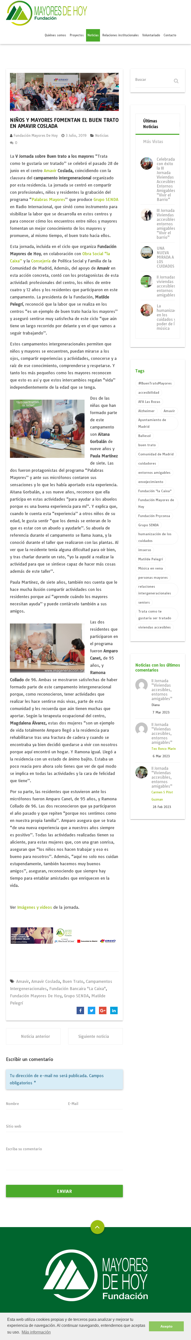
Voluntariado (151, 35)
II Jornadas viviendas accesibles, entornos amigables (167, 286)
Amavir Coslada (45, 981)
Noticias (93, 35)
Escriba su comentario (24, 1149)
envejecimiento (150, 482)
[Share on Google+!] (102, 1010)
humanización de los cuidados (154, 537)
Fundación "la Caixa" (154, 491)
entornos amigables (154, 473)
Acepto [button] (166, 1326)
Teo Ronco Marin (163, 749)
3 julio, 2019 (76, 135)
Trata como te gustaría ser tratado (154, 614)
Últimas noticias (150, 123)
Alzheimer (146, 411)
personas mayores (153, 577)
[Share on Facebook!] (80, 1010)
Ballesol (144, 436)
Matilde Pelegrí (150, 559)
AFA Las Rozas (149, 402)
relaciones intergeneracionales (154, 589)
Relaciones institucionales (120, 35)
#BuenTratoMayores (155, 383)
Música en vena (150, 568)
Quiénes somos (55, 35)
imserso (144, 550)
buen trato (72, 981)
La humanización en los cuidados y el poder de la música (169, 317)
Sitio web (13, 1126)
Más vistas (153, 141)
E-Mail (73, 1104)
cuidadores (147, 463)
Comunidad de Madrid (156, 454)
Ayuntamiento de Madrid (152, 423)
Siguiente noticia (93, 1036)
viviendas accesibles (154, 627)
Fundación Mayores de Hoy (36, 135)
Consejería (40, 260)
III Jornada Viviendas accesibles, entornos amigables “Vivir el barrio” (167, 224)
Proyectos (77, 35)
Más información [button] (36, 1332)
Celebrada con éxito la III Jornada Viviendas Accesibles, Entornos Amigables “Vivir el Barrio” (167, 179)
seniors (144, 602)
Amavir (51, 170)
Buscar (140, 80)
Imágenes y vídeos (35, 907)
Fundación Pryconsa (154, 516)
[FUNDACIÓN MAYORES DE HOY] (46, 14)
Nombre (12, 1104)
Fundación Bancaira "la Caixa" (77, 988)
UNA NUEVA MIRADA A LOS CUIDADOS (165, 257)
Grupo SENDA (106, 199)
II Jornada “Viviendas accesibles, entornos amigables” (161, 689)
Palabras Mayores (48, 199)
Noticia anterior (35, 1036)
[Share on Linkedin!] (114, 1010)
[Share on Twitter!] (91, 1010)
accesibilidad (148, 392)
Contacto (170, 35)
